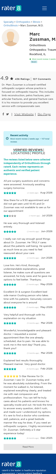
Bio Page (44, 114)
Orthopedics (23, 21)
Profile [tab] (38, 153)
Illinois (36, 21)
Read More (28, 447)
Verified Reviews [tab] (28, 150)
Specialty (9, 21)
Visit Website (24, 114)
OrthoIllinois (11, 25)
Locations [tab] (20, 153)
